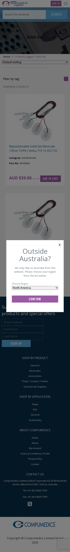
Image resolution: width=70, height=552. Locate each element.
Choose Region (20, 283)
